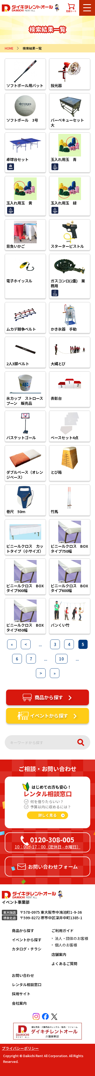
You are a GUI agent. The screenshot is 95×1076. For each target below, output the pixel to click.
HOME (9, 48)
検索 (80, 742)
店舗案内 (58, 954)
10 (61, 658)
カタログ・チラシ (26, 948)
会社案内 (19, 1003)
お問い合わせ (23, 975)
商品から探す (23, 930)
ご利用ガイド (62, 930)
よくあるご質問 (64, 963)
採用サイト (21, 993)
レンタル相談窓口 (26, 984)
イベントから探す (26, 939)
